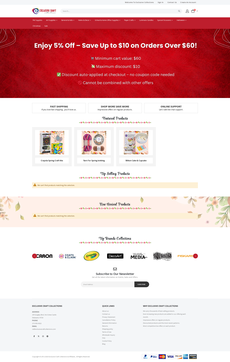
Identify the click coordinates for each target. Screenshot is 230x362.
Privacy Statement (108, 317)
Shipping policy (107, 329)
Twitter (38, 336)
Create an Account (188, 2)
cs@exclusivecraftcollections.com (44, 329)
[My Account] (187, 11)
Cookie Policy (107, 341)
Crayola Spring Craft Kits (52, 160)
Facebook (34, 336)
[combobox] (121, 11)
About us (105, 311)
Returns (105, 326)
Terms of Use (106, 332)
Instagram (43, 336)
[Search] (179, 11)
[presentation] (34, 256)
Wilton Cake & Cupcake (136, 160)
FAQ (103, 338)
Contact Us (172, 2)
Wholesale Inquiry (108, 335)
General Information (109, 323)
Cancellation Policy (108, 320)
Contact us (106, 314)
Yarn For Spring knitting (94, 160)
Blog (103, 344)
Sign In (161, 2)
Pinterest (47, 336)
